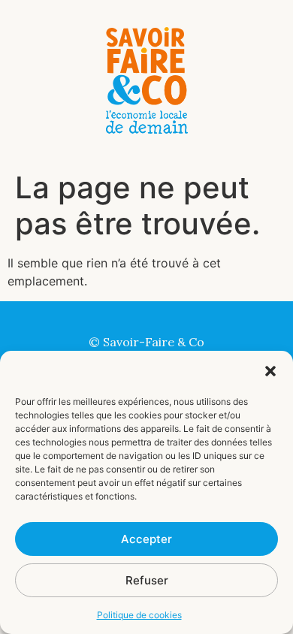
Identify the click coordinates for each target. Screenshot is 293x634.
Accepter (146, 539)
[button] (270, 371)
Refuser (146, 580)
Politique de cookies (139, 614)
